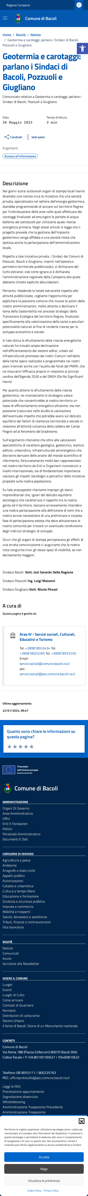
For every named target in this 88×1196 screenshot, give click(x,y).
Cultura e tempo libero (19, 891)
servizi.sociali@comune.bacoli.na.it (45, 663)
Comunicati (11, 953)
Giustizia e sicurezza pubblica (24, 901)
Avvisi (7, 958)
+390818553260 (32, 653)
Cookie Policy (34, 1190)
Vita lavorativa (13, 927)
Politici (7, 828)
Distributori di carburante (21, 1015)
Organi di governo (16, 808)
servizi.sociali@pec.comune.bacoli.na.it (47, 673)
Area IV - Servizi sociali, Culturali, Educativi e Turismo (47, 636)
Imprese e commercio (18, 906)
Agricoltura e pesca (16, 860)
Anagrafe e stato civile (19, 870)
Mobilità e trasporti (16, 911)
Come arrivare (13, 1000)
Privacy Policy (51, 1190)
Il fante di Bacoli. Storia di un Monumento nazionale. (40, 1025)
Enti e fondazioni (15, 823)
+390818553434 (38, 648)
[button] (82, 48)
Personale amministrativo (21, 834)
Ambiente (10, 865)
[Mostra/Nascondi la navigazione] (5, 18)
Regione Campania (18, 5)
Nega (44, 1168)
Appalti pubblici (14, 875)
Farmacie (9, 1010)
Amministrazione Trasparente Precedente (33, 1107)
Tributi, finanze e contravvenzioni (27, 922)
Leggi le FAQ (12, 1086)
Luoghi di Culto (13, 994)
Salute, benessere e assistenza (25, 916)
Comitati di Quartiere (18, 1005)
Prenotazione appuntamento (23, 1091)
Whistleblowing (14, 1101)
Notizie (8, 948)
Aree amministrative (18, 813)
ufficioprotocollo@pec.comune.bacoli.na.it (40, 1077)
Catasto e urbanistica (18, 885)
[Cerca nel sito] (76, 18)
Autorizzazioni (13, 880)
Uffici (6, 818)
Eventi (7, 989)
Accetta (44, 1157)
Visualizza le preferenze (44, 1180)
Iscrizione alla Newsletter (21, 963)
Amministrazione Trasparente (24, 1112)
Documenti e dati (15, 839)
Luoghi (7, 984)
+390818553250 (63, 653)
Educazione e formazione (21, 896)
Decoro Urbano (13, 1020)
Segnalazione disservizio (20, 1096)
